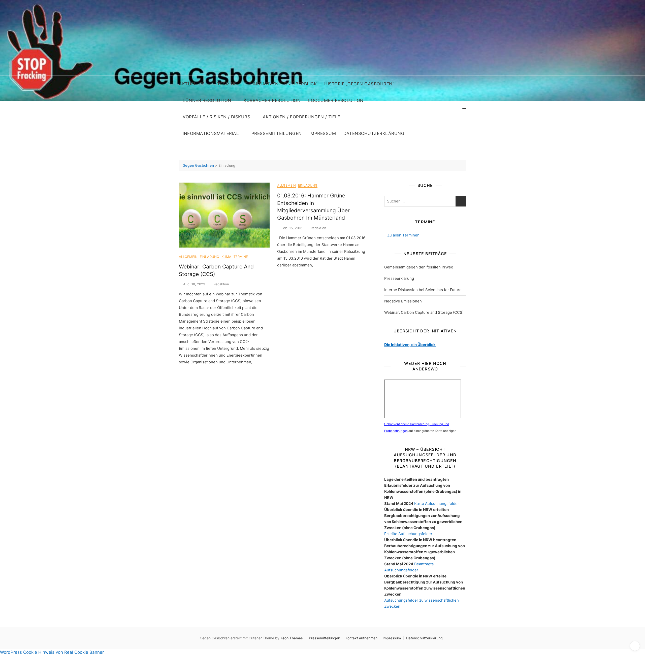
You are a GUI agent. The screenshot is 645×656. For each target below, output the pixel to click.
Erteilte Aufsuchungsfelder (408, 533)
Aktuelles (192, 83)
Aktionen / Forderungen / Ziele (301, 116)
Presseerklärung (399, 278)
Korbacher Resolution (272, 100)
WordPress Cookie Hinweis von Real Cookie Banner (52, 652)
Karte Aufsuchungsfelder (436, 503)
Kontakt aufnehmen (361, 638)
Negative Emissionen (403, 301)
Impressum (322, 133)
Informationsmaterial (211, 133)
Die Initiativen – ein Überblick (280, 83)
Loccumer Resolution (336, 100)
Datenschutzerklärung (373, 133)
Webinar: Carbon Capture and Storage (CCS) (424, 312)
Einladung (209, 257)
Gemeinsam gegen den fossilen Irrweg (418, 267)
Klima (226, 257)
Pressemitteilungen (276, 133)
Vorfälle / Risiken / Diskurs (216, 116)
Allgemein (188, 257)
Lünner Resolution (207, 100)
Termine (227, 83)
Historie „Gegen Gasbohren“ (359, 83)
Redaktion (221, 284)
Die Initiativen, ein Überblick (410, 344)
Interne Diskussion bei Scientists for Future (423, 289)
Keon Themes (291, 638)
